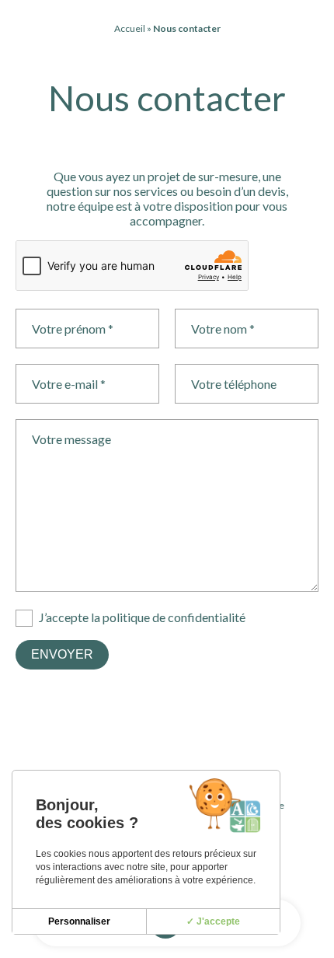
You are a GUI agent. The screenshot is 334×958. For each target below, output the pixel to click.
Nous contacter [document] (167, 98)
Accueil (129, 28)
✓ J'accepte (213, 921)
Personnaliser (79, 921)
